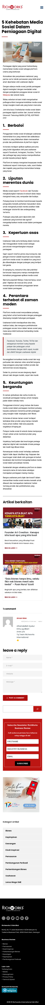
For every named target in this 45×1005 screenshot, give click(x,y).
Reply (40, 621)
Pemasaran (11, 856)
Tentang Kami (7, 969)
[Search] (37, 709)
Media (5, 972)
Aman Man (22, 618)
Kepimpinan (11, 837)
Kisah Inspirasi (12, 850)
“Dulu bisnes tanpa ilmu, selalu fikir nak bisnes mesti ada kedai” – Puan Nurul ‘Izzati (22, 581)
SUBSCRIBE (22, 764)
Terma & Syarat (9, 979)
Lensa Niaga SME (13, 882)
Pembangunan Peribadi (17, 863)
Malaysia (6, 95)
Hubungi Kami (8, 974)
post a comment (16, 698)
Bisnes (9, 830)
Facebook (24, 191)
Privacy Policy (8, 977)
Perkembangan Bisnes (16, 869)
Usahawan (11, 875)
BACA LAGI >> (11, 548)
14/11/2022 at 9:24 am (28, 621)
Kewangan (11, 843)
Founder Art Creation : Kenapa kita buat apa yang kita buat (22, 534)
